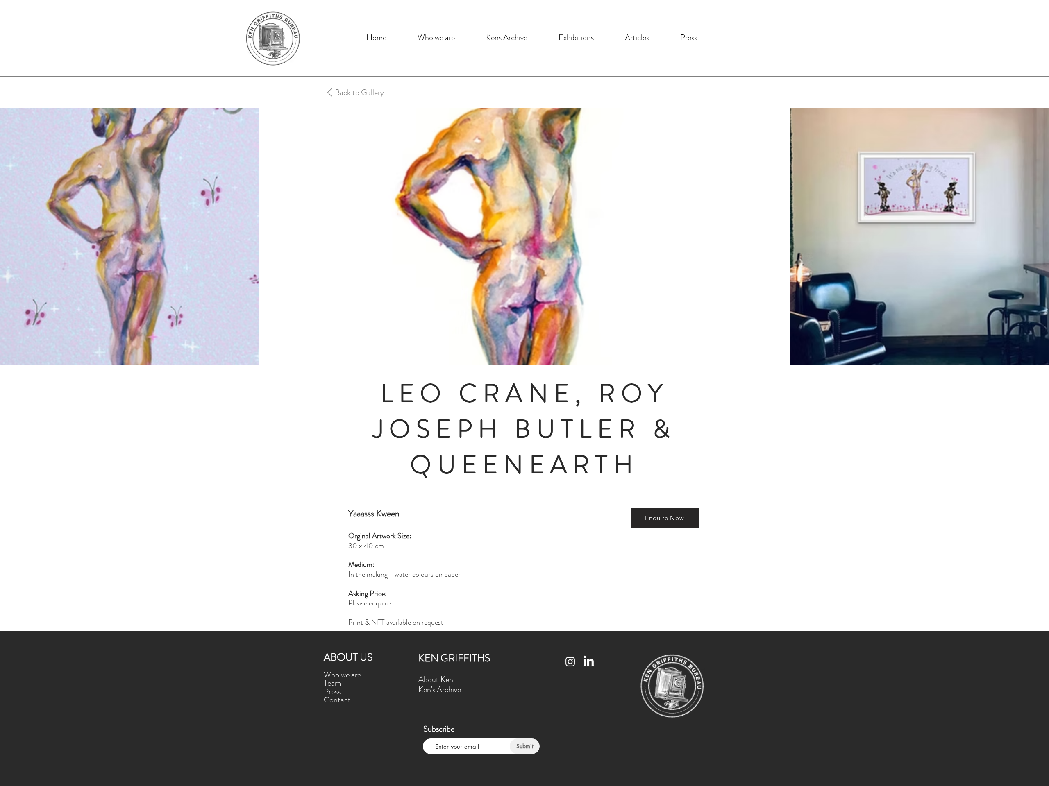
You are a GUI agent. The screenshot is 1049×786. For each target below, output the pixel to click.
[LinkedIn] (588, 661)
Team (332, 683)
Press (332, 692)
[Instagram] (570, 661)
